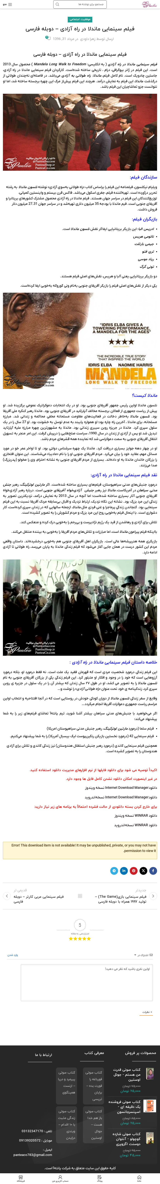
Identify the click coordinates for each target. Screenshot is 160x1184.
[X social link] (143, 871)
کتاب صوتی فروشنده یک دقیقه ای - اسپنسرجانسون (124, 1107)
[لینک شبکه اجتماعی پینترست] (134, 871)
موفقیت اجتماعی (80, 19)
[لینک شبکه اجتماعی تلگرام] (114, 871)
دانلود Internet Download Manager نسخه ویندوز (121, 788)
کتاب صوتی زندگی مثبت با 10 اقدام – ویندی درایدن (66, 1124)
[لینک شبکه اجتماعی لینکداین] (124, 871)
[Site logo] (149, 4)
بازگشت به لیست (80, 896)
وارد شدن (12, 955)
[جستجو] (57, 4)
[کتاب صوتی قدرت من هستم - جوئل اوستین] (149, 1080)
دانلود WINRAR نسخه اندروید (135, 825)
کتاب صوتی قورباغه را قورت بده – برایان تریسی (93, 1086)
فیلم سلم (147, 728)
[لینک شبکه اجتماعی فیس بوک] (153, 871)
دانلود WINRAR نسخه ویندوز (136, 816)
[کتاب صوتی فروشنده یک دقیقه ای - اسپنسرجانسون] (149, 1113)
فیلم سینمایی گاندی (129, 746)
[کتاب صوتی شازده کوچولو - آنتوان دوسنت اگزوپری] (149, 1145)
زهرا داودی (87, 39)
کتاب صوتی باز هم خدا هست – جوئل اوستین (93, 1124)
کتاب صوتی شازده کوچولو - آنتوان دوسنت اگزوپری (126, 1139)
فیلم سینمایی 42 (141, 736)
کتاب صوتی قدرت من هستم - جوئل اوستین (126, 1074)
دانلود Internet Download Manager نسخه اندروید (121, 797)
